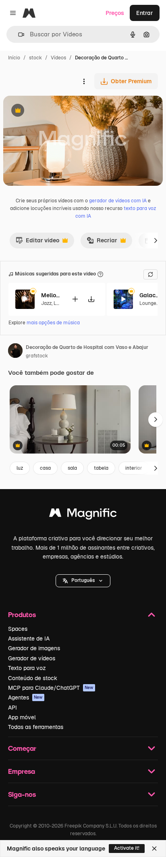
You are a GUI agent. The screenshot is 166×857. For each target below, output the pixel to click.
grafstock (37, 356)
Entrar (144, 13)
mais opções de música (53, 322)
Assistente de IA (29, 638)
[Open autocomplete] (18, 35)
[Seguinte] (155, 240)
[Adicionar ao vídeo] (75, 299)
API (12, 707)
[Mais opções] (84, 81)
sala (72, 468)
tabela (101, 468)
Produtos (22, 614)
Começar (22, 748)
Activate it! (126, 848)
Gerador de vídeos (31, 658)
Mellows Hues (51, 295)
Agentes (25, 697)
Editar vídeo (37, 242)
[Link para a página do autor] (15, 351)
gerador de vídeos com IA (118, 200)
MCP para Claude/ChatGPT (50, 687)
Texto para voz (27, 668)
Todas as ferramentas (35, 727)
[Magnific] (83, 514)
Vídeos (58, 58)
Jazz (46, 303)
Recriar (102, 242)
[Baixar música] (91, 299)
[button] (83, 580)
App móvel (22, 717)
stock (35, 58)
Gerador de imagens (34, 648)
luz (20, 468)
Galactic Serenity (149, 295)
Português (83, 580)
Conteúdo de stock (32, 678)
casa (45, 468)
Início (14, 58)
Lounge (147, 303)
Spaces (17, 628)
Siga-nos (22, 794)
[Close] (154, 848)
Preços (115, 13)
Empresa (21, 771)
